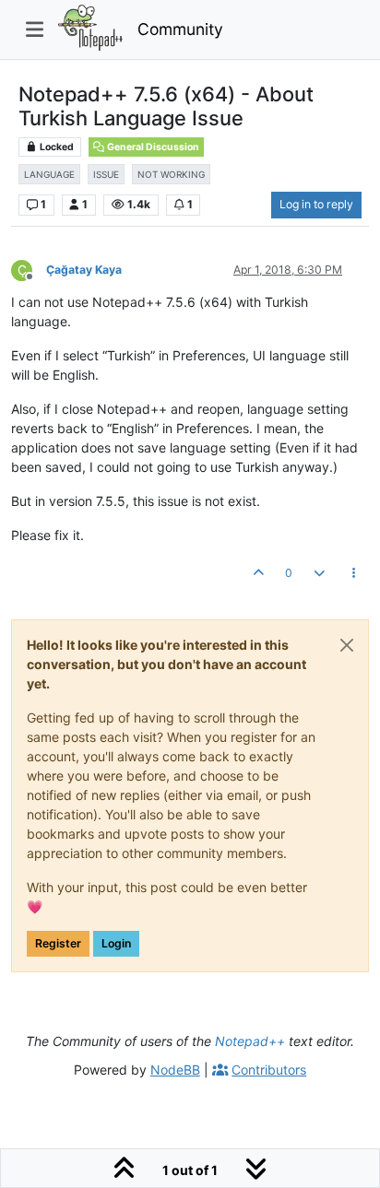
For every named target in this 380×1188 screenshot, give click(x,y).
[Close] (347, 645)
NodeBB (175, 1069)
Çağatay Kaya (84, 269)
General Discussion (152, 147)
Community (180, 29)
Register (58, 943)
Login (116, 943)
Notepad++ (250, 1041)
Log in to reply (316, 204)
